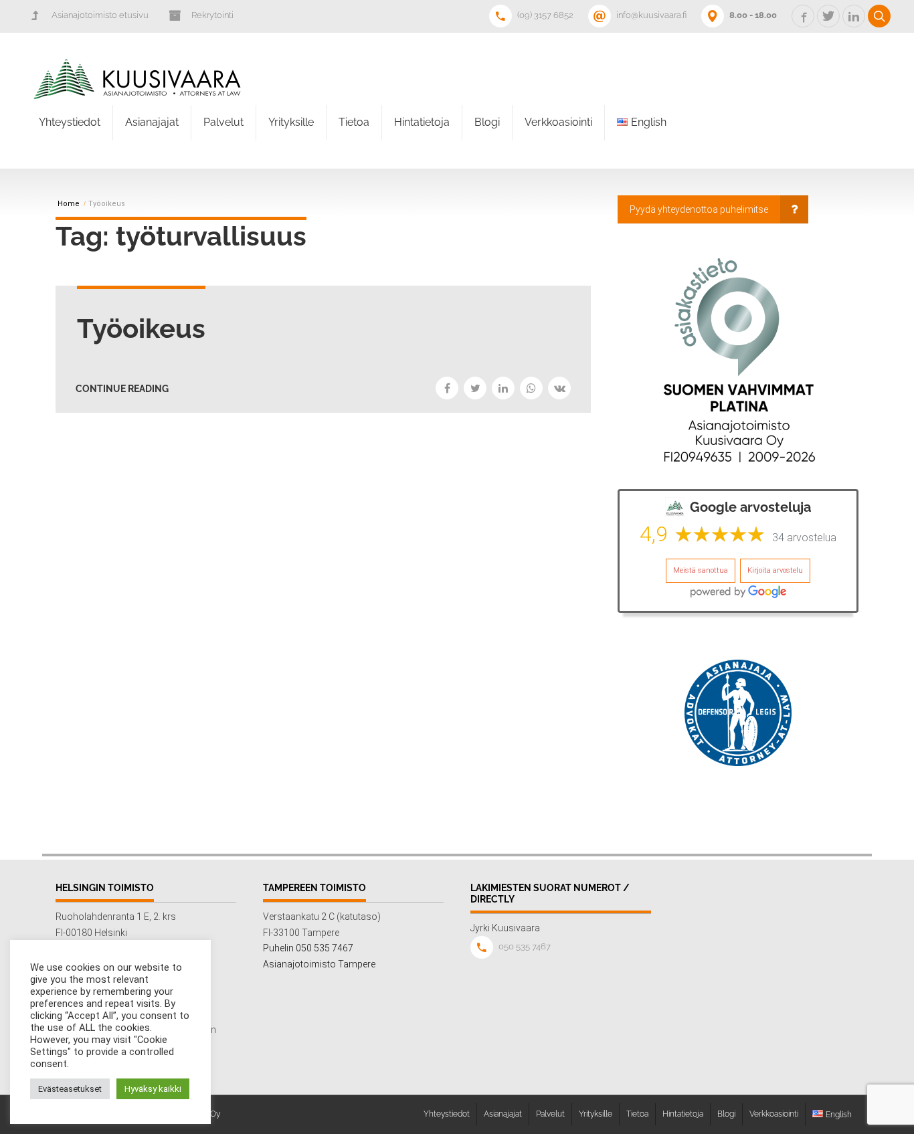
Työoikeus (141, 328)
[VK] (559, 388)
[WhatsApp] (531, 388)
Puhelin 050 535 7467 (308, 948)
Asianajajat (152, 122)
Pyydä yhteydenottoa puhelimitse (699, 209)
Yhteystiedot (69, 122)
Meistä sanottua (700, 570)
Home (69, 204)
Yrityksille (291, 122)
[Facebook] (447, 388)
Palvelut (223, 122)
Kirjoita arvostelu (775, 570)
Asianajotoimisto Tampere (319, 964)
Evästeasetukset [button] (70, 1089)
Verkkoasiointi (558, 122)
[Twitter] (475, 388)
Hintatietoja (422, 122)
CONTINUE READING (122, 388)
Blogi (487, 122)
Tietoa (354, 122)
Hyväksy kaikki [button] (152, 1089)
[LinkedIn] (503, 388)
